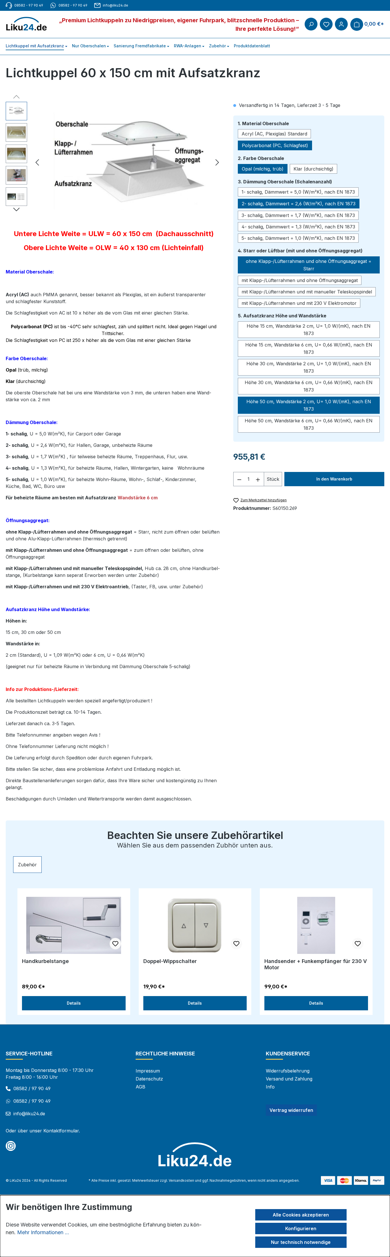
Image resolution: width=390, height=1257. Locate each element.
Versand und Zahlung (289, 1079)
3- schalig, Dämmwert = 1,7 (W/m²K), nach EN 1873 (298, 215)
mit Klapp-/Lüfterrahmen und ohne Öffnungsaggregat (300, 280)
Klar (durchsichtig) (313, 169)
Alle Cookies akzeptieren (301, 1215)
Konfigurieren (300, 1228)
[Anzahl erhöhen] (258, 479)
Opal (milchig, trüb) (263, 169)
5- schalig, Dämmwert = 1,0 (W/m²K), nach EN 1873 (298, 238)
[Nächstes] (217, 163)
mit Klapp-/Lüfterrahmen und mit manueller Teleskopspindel (307, 292)
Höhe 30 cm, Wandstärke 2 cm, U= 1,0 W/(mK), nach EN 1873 (308, 367)
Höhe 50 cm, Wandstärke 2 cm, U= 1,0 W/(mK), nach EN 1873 (308, 405)
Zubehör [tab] (27, 864)
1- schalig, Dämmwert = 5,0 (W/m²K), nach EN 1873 (298, 192)
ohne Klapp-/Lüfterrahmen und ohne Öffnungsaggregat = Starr (308, 264)
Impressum (148, 1071)
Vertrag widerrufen (291, 1110)
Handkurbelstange (45, 961)
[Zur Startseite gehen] (29, 24)
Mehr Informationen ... (43, 1232)
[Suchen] (311, 24)
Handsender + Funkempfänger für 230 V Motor (315, 964)
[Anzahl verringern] (239, 479)
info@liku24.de (115, 5)
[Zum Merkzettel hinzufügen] (115, 943)
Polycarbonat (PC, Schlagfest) (275, 145)
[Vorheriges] (37, 163)
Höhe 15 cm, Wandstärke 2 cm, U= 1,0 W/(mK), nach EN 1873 (309, 329)
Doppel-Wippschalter (170, 961)
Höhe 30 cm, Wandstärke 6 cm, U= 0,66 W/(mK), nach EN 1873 (309, 386)
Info (270, 1087)
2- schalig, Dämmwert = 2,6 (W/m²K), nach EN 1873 (298, 203)
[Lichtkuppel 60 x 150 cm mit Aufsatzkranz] (127, 162)
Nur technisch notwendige (301, 1242)
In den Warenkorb (334, 479)
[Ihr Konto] (341, 24)
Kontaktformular (61, 1131)
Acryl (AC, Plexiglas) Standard (274, 134)
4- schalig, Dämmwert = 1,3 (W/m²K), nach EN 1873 (298, 227)
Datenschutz (149, 1079)
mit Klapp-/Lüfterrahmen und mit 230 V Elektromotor (299, 303)
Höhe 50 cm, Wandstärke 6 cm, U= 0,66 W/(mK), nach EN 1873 (309, 424)
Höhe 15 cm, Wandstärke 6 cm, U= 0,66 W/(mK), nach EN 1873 (308, 348)
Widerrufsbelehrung (287, 1071)
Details (74, 1003)
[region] (114, 163)
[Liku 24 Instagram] (11, 1146)
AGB (140, 1087)
